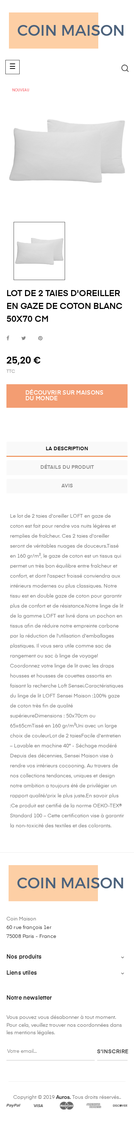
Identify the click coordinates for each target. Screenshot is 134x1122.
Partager (7, 339)
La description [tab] (67, 448)
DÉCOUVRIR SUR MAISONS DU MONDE (64, 396)
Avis (67, 485)
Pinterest (40, 339)
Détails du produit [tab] (67, 467)
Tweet (23, 339)
